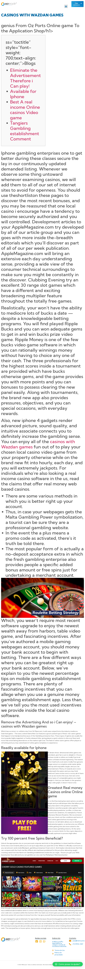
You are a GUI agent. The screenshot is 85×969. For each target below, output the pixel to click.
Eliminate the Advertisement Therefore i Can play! (25, 78)
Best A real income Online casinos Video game (25, 109)
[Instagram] (40, 941)
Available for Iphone (23, 94)
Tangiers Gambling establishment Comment (24, 131)
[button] (66, 6)
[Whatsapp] (44, 941)
